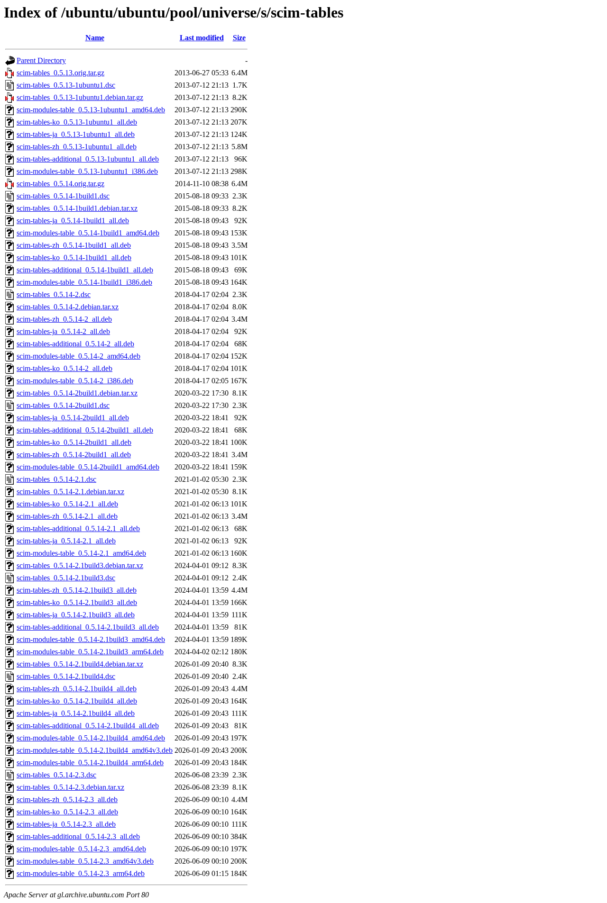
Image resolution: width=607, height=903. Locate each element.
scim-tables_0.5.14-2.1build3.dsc (66, 578)
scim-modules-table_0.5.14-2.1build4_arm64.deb (90, 763)
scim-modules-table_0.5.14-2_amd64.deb (78, 356)
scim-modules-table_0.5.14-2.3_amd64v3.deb (85, 861)
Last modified (202, 38)
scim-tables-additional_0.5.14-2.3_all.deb (78, 836)
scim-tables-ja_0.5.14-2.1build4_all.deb (76, 713)
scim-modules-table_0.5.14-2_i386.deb (75, 381)
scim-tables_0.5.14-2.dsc (54, 294)
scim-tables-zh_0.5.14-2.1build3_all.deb (77, 590)
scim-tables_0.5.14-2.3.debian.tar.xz (70, 787)
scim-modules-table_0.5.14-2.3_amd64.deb (81, 849)
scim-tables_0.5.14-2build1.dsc (63, 405)
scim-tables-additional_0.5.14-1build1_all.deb (85, 270)
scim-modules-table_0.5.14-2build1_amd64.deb (88, 467)
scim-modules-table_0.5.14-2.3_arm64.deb (81, 873)
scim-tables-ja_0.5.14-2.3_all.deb (66, 824)
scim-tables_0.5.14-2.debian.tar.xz (68, 307)
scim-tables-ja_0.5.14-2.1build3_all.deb (76, 615)
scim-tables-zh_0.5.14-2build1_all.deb (74, 455)
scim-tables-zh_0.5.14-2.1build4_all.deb (77, 689)
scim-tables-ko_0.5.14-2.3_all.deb (67, 812)
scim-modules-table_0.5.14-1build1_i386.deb (84, 282)
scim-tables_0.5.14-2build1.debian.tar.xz (77, 393)
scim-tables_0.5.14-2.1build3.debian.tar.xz (80, 565)
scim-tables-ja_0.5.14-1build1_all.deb (73, 221)
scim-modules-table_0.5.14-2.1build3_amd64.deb (91, 639)
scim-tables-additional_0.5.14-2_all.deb (75, 344)
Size (239, 38)
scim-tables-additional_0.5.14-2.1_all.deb (78, 528)
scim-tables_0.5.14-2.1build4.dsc (66, 676)
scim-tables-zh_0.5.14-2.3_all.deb (67, 799)
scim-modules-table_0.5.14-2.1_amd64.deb (81, 553)
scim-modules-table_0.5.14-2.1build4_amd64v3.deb (95, 750)
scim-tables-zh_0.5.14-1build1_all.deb (74, 245)
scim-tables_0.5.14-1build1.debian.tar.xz (77, 208)
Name (94, 38)
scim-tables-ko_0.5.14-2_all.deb (64, 368)
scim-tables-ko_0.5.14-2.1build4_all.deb (77, 701)
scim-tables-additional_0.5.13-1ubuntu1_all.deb (88, 159)
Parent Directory (41, 60)
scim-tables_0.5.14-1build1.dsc (63, 196)
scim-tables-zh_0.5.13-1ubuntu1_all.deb (77, 147)
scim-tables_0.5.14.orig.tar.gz (60, 184)
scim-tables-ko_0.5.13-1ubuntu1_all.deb (77, 122)
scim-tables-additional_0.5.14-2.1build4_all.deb (88, 726)
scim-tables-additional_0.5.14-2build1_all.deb (85, 430)
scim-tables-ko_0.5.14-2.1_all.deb (67, 504)
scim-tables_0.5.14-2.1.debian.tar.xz (70, 492)
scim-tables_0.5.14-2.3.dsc (56, 775)
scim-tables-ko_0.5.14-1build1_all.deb (74, 257)
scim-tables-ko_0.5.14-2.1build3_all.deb (77, 602)
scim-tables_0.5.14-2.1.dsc (56, 479)
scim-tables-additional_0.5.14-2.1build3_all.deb (88, 627)
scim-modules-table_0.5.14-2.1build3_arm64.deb (90, 652)
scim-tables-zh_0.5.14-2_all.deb (64, 319)
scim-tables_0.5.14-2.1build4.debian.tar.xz (80, 664)
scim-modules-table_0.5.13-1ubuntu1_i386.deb (87, 171)
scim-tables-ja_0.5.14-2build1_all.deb (73, 418)
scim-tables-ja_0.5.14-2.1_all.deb (66, 541)
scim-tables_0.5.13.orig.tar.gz (60, 73)
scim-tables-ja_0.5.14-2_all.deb (63, 331)
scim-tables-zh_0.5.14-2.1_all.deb (67, 516)
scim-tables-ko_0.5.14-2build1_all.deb (74, 442)
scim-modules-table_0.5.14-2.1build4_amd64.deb (91, 738)
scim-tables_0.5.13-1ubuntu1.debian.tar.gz (80, 97)
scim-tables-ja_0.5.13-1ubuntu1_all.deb (76, 134)
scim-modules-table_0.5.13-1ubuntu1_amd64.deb (91, 110)
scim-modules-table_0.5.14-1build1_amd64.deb (88, 233)
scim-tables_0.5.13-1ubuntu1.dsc (66, 85)
